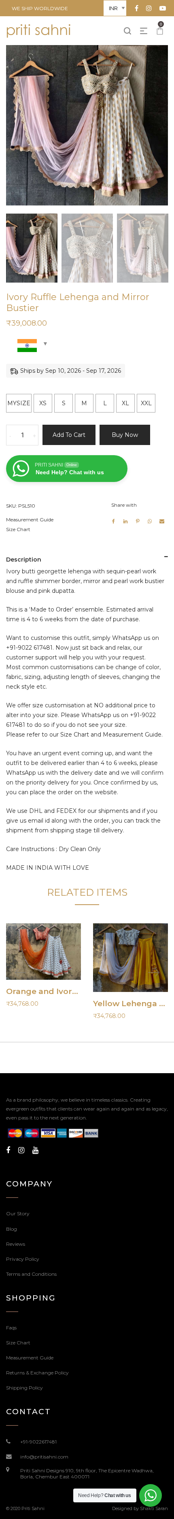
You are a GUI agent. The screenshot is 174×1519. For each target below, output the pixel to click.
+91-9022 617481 (29, 647)
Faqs (11, 1328)
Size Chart (18, 529)
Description (23, 559)
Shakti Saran (154, 1508)
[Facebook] (8, 1150)
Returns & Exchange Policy (37, 1373)
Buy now (125, 435)
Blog (11, 1229)
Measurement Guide (29, 519)
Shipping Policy (24, 1388)
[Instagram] (21, 1150)
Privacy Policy (22, 1259)
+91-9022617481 (38, 1442)
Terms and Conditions (31, 1274)
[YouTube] (35, 1150)
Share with (124, 505)
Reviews (15, 1244)
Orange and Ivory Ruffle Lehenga (73, 991)
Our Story (18, 1213)
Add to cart (69, 435)
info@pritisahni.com (44, 1457)
